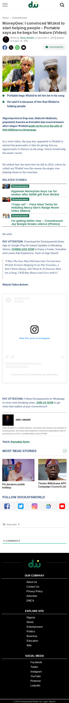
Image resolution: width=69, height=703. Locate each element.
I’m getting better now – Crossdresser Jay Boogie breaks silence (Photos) (37, 222)
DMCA (30, 600)
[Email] (23, 47)
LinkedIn (35, 685)
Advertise (31, 596)
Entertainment (20, 17)
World (30, 622)
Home (5, 17)
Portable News (20, 441)
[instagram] (34, 506)
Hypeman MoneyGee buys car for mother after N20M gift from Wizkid (35, 193)
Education (32, 640)
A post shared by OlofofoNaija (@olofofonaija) (34, 374)
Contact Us (32, 586)
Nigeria (31, 617)
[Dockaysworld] (34, 5)
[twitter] (21, 506)
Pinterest (35, 681)
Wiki (29, 645)
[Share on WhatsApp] (17, 47)
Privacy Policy (34, 591)
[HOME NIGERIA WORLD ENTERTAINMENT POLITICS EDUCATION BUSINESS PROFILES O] (34, 5)
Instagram (36, 671)
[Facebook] (4, 47)
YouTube (35, 676)
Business (32, 636)
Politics (31, 631)
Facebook (36, 662)
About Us (31, 582)
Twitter (34, 667)
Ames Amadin (27, 38)
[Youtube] (62, 506)
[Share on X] (11, 47)
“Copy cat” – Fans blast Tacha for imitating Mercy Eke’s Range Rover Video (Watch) (35, 207)
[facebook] (7, 506)
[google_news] (48, 506)
